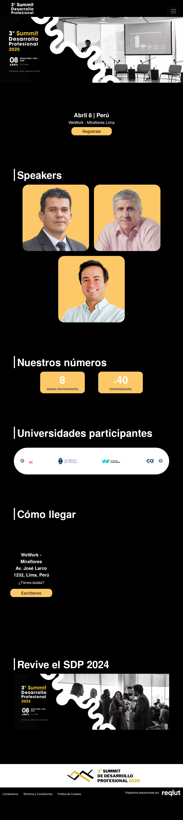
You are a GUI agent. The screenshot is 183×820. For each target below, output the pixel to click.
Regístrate (91, 131)
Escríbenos (31, 593)
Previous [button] (22, 461)
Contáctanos (10, 794)
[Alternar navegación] (173, 11)
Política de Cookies (69, 794)
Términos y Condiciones (37, 794)
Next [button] (160, 461)
